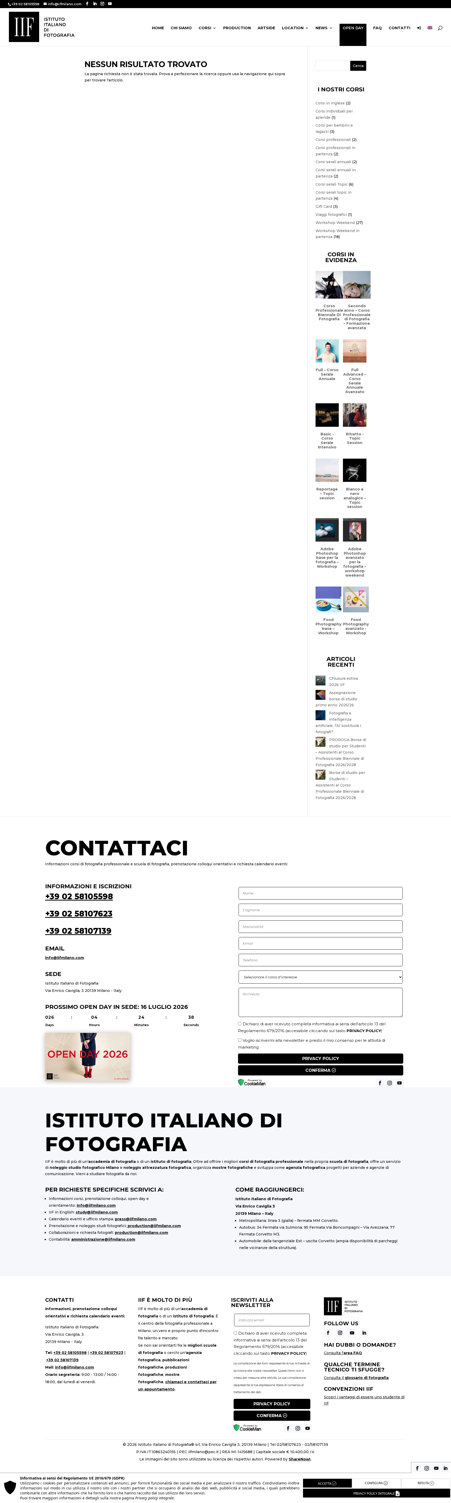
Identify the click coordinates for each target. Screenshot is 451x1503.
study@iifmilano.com (97, 1212)
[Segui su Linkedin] (364, 1333)
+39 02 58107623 (78, 914)
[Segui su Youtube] (352, 1333)
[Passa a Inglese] (430, 35)
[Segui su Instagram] (340, 1333)
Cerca (358, 65)
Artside (266, 28)
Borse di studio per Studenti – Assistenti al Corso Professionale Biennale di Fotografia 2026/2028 (340, 785)
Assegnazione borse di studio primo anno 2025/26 (336, 699)
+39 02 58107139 (78, 931)
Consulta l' (343, 1353)
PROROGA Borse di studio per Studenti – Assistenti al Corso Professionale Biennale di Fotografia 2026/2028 (341, 752)
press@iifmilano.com (136, 1219)
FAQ (377, 28)
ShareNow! (299, 1459)
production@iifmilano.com (154, 1225)
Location (293, 28)
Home (158, 28)
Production (237, 28)
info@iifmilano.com (64, 957)
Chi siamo (181, 28)
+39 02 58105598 (79, 896)
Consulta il (356, 1377)
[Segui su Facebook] (328, 1333)
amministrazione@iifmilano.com (103, 1239)
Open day (353, 28)
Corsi (205, 28)
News (322, 28)
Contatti (399, 28)
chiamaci (174, 1382)
